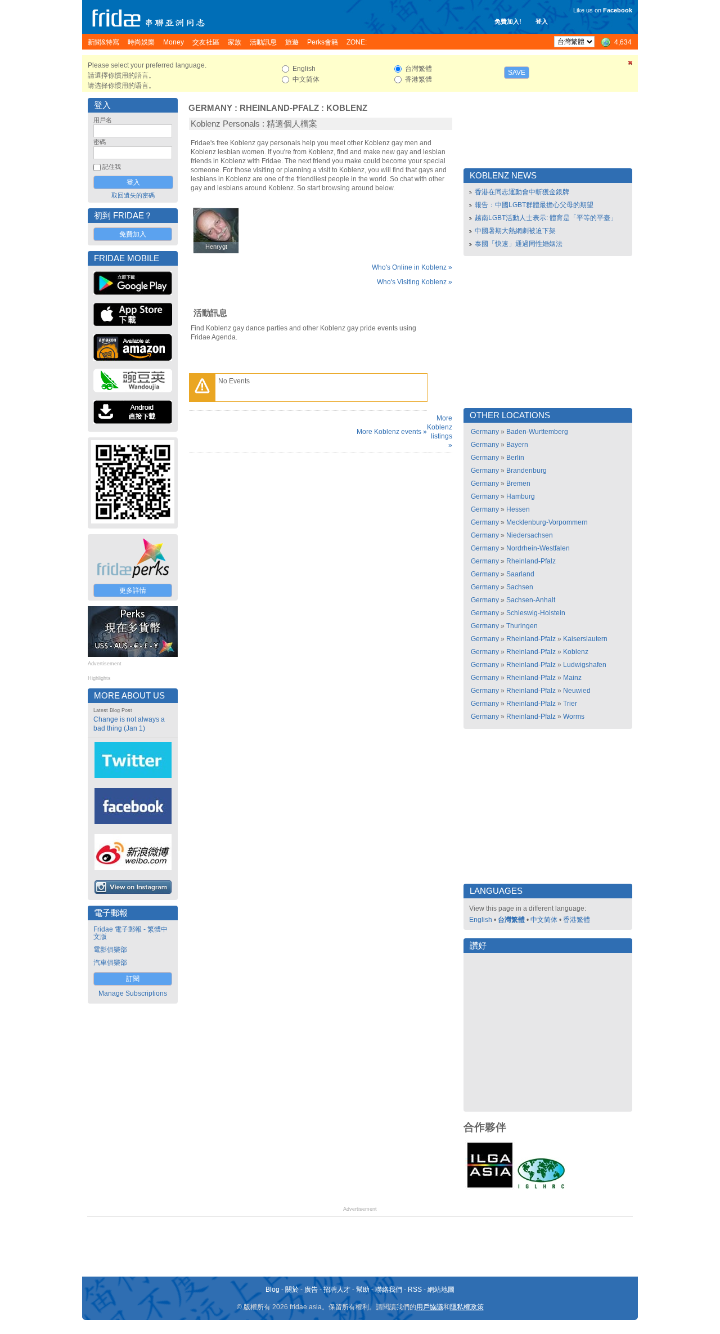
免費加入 (132, 234)
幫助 (363, 1289)
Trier (570, 704)
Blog (273, 1289)
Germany (210, 108)
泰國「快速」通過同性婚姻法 (518, 244)
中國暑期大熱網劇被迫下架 (515, 231)
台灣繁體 (511, 920)
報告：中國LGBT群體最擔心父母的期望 (534, 205)
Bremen (518, 483)
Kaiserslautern (585, 639)
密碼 (99, 141)
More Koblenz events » (392, 432)
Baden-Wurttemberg (537, 432)
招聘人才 (336, 1289)
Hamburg (520, 496)
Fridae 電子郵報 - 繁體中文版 (130, 933)
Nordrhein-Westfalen (538, 548)
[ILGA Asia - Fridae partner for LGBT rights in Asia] (490, 1188)
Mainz (572, 678)
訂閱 (133, 979)
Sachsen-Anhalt (530, 600)
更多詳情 (132, 590)
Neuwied (577, 691)
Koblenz (346, 108)
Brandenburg (526, 470)
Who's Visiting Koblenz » (414, 282)
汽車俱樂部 (110, 962)
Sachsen (519, 587)
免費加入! (507, 21)
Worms (573, 716)
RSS (415, 1289)
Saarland (520, 574)
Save (516, 73)
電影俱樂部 (110, 950)
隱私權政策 (467, 1307)
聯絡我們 (388, 1289)
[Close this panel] (630, 65)
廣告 (311, 1289)
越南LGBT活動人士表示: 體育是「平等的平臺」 (546, 218)
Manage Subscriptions (132, 993)
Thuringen (522, 626)
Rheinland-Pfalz (279, 108)
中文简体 (543, 920)
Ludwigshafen (584, 665)
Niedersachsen (529, 535)
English (480, 920)
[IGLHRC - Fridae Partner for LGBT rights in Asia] (541, 1188)
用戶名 (102, 120)
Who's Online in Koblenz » (412, 267)
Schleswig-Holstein (535, 613)
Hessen (518, 509)
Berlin (515, 458)
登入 (542, 21)
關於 (292, 1289)
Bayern (517, 445)
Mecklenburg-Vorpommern (547, 522)
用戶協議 (429, 1307)
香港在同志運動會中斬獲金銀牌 (522, 192)
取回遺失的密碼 (133, 195)
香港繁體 (576, 920)
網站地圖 (441, 1289)
